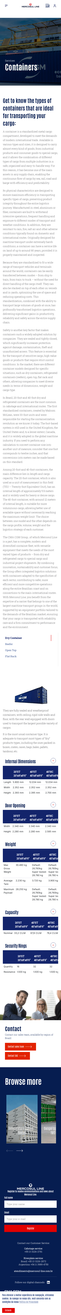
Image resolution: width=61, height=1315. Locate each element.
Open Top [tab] (10, 650)
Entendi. (8, 1310)
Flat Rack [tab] (11, 656)
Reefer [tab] (9, 644)
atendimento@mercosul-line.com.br (33, 1270)
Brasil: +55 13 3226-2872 (33, 1261)
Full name (8, 1197)
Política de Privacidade (28, 1302)
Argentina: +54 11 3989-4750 (33, 1264)
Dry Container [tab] (13, 638)
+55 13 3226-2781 (33, 1251)
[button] (19, 1151)
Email (6, 1212)
